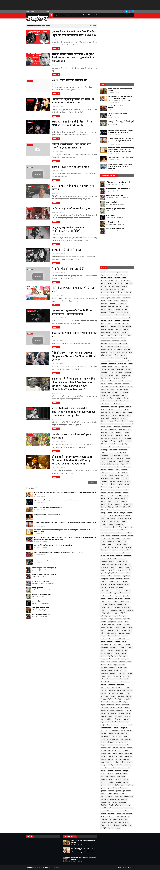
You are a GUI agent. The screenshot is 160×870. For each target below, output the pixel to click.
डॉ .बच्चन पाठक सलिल (105, 447)
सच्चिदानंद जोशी (128, 753)
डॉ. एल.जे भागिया (113, 450)
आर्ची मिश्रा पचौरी (111, 349)
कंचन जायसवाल (115, 378)
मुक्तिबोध (103, 613)
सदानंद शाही (118, 759)
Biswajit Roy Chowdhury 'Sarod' (71, 167)
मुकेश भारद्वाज (130, 610)
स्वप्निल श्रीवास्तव (117, 811)
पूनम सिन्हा (119, 527)
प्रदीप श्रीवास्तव (115, 536)
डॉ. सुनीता (113, 458)
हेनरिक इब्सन (117, 825)
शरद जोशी (128, 713)
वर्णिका (102, 679)
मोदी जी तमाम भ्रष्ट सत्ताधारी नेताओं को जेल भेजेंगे (73, 290)
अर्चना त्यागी (103, 321)
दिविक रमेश (110, 470)
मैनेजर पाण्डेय (118, 619)
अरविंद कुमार (117, 315)
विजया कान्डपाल (104, 688)
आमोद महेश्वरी (104, 344)
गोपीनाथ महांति (124, 418)
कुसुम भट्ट (103, 395)
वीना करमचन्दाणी (104, 708)
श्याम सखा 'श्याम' (104, 739)
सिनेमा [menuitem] (97, 15)
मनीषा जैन (127, 584)
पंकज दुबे (128, 510)
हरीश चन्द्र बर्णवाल (113, 819)
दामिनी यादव (111, 467)
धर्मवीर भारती (112, 484)
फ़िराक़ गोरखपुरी (127, 556)
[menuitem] (51, 15)
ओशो (109, 378)
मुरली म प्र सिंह (104, 616)
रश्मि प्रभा (103, 642)
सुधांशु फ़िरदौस (110, 782)
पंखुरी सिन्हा (110, 516)
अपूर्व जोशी (103, 301)
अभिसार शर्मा (103, 306)
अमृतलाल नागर (125, 312)
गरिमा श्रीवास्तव (118, 409)
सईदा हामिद (126, 751)
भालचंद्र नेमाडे (111, 570)
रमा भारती (128, 633)
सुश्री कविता (103, 802)
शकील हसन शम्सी (119, 710)
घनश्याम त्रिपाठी (129, 421)
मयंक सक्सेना (127, 590)
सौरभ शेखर (130, 808)
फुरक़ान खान (103, 559)
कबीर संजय (103, 381)
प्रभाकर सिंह (111, 538)
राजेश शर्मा (103, 656)
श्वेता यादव (103, 742)
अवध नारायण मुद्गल (105, 326)
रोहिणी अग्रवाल (104, 667)
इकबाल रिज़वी (110, 358)
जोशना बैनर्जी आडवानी (105, 438)
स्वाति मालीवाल (111, 814)
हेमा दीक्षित (124, 825)
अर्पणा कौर (110, 324)
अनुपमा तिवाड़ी (127, 295)
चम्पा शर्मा (103, 427)
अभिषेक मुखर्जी (123, 303)
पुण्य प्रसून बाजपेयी (120, 524)
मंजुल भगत (103, 576)
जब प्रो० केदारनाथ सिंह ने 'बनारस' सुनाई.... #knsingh (72, 436)
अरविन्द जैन (103, 318)
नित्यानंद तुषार (110, 495)
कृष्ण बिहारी (124, 395)
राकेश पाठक (112, 645)
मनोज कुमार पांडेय (119, 587)
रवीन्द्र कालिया (124, 636)
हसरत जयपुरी (118, 822)
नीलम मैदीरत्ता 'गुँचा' (128, 504)
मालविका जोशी (104, 604)
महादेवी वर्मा (103, 596)
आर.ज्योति (125, 344)
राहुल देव (117, 659)
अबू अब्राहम (116, 301)
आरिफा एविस (126, 346)
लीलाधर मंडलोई (113, 673)
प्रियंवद (116, 547)
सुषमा (109, 802)
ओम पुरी (117, 375)
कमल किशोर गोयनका (112, 381)
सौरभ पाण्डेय (117, 808)
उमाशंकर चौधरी (112, 364)
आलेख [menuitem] (103, 15)
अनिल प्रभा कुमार (104, 292)
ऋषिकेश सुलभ (128, 372)
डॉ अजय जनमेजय (116, 447)
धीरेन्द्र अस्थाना (103, 487)
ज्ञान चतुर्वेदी (114, 438)
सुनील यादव (123, 785)
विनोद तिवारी (129, 690)
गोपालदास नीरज (115, 418)
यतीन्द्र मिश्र (120, 622)
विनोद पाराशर (103, 693)
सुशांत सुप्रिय (110, 796)
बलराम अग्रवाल (104, 561)
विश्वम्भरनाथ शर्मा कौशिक (117, 702)
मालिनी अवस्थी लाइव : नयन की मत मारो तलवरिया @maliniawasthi (71, 146)
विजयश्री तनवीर (120, 685)
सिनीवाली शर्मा (110, 773)
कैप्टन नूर (126, 401)
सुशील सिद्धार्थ (113, 799)
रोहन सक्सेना (122, 665)
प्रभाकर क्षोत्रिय (104, 538)
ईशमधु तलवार (112, 361)
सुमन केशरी (125, 788)
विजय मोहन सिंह (119, 682)
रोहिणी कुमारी (112, 667)
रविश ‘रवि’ (110, 636)
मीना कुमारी (103, 607)
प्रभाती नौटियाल (111, 541)
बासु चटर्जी (119, 561)
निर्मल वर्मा (110, 498)
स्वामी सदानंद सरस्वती (127, 814)
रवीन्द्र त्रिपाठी (103, 639)
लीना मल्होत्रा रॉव (104, 673)
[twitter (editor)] (133, 11)
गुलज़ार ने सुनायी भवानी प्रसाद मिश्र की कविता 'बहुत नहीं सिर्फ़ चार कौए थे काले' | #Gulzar (74, 33)
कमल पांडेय (121, 381)
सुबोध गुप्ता (130, 785)
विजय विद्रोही (103, 685)
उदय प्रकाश (119, 361)
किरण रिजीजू (129, 387)
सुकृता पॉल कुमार (104, 776)
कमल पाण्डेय (128, 381)
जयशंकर (129, 430)
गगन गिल (111, 409)
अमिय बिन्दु (124, 309)
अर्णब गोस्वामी (117, 321)
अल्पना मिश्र (125, 324)
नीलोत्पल (102, 510)
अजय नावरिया (117, 278)
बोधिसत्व (125, 561)
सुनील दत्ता (110, 785)
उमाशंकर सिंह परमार (122, 364)
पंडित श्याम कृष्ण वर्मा (119, 516)
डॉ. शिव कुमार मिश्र (105, 458)
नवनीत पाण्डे (103, 493)
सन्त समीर (103, 762)
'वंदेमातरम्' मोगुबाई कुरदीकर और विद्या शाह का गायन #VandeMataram (73, 101)
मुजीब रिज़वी (109, 613)
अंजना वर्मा (110, 272)
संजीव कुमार (115, 748)
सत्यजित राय (111, 756)
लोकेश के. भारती (122, 673)
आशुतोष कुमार (123, 355)
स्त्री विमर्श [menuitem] (89, 15)
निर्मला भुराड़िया (124, 498)
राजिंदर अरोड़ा (122, 647)
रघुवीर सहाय (110, 630)
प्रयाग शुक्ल (103, 544)
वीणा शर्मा (118, 705)
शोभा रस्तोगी (118, 736)
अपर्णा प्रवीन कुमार (126, 298)
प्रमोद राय (124, 541)
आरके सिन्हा (103, 346)
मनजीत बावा (124, 581)
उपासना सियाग (127, 361)
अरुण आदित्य (111, 318)
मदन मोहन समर (104, 581)
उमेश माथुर (110, 367)
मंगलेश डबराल (119, 573)
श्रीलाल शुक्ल (128, 739)
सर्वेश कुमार (127, 765)
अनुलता (118, 298)
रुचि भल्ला (114, 662)
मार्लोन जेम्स (121, 602)
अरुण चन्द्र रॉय (119, 318)
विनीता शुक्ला (103, 690)
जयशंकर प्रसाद (104, 432)
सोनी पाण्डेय (127, 805)
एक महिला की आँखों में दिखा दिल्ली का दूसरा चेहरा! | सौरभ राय (121, 107)
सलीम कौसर (118, 768)
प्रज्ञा (131, 527)
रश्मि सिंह (124, 642)
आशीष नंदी (116, 355)
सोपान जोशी (103, 808)
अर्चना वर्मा (110, 321)
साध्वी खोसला (118, 771)
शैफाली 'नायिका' (124, 733)
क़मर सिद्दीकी (103, 828)
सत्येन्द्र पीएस (103, 759)
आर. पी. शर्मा (118, 344)
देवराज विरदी (112, 481)
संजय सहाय (103, 748)
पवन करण (113, 518)
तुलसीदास (103, 464)
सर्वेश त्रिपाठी (103, 768)
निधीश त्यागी (103, 498)
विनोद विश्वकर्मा (120, 693)
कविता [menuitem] (63, 15)
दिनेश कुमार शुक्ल (126, 467)
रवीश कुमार (111, 639)
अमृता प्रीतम (103, 315)
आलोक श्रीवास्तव (120, 352)
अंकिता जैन (103, 272)
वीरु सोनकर (112, 708)
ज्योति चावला (128, 438)
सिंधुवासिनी (103, 773)
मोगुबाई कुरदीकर (126, 619)
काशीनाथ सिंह (122, 387)
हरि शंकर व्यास (110, 816)
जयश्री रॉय (111, 432)
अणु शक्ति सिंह (119, 281)
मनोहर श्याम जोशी (104, 590)
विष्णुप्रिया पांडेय (110, 705)
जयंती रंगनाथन (104, 430)
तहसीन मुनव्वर (112, 461)
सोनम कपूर (115, 802)
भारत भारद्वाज (120, 567)
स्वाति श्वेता (119, 814)
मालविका (128, 602)
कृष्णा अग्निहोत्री (110, 398)
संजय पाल (110, 745)
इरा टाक (117, 358)
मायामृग (115, 602)
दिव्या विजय (103, 473)
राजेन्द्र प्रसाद (110, 650)
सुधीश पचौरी (125, 782)
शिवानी (130, 725)
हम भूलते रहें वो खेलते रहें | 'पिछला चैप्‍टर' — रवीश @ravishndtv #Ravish (74, 123)
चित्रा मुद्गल (109, 427)
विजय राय (127, 682)
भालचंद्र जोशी (103, 570)
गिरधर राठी (126, 409)
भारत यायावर (128, 567)
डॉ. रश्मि (124, 452)
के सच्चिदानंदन (104, 401)
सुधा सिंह (102, 782)
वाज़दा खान (115, 679)
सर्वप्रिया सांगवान (119, 765)
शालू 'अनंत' (103, 722)
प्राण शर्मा (125, 544)
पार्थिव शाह (103, 521)
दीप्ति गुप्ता (111, 475)
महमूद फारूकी (126, 593)
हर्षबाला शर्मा (103, 822)
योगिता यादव (117, 627)
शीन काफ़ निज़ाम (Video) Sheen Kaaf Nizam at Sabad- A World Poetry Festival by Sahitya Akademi (72, 460)
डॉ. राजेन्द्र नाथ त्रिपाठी (105, 455)
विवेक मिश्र (128, 696)
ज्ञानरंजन (121, 438)
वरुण (129, 676)
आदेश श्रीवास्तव (115, 341)
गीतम (124, 412)
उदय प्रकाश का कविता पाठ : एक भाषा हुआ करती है (73, 187)
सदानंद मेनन (110, 759)
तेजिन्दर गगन (115, 464)
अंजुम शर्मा (125, 272)
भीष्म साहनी (127, 570)
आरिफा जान (103, 349)
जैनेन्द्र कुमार (127, 435)
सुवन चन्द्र (124, 794)
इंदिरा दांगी (103, 358)
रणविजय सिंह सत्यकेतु (111, 633)
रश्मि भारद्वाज (117, 642)
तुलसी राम (127, 461)
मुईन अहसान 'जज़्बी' (126, 607)
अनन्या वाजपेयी (129, 283)
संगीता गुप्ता (117, 742)
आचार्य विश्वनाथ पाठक (105, 341)
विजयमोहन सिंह (112, 685)
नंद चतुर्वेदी (111, 487)
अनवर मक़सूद (103, 286)
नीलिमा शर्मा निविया (127, 507)
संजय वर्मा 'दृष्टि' (117, 745)
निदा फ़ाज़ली (118, 495)
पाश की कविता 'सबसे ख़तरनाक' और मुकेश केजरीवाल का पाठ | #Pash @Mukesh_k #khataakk (73, 58)
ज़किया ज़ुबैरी (126, 432)
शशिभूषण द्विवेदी (118, 719)
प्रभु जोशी (118, 541)
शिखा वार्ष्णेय (110, 722)
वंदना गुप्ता (130, 673)
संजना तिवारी (124, 742)
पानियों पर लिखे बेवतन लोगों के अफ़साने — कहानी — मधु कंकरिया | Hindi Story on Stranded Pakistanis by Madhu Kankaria (65, 523)
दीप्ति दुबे (117, 475)
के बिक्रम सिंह (125, 398)
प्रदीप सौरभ (123, 536)
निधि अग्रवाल (125, 495)
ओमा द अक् (103, 378)
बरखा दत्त (116, 559)
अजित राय (124, 278)
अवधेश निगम (113, 326)
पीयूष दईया (103, 524)
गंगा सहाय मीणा (104, 409)
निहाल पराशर (110, 501)
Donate (33, 11)
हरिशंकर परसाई (104, 819)
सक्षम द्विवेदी (103, 753)
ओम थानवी (111, 375)
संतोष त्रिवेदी (122, 748)
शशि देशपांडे (109, 719)
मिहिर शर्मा (126, 604)
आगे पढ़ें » (55, 48)
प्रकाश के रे (126, 527)
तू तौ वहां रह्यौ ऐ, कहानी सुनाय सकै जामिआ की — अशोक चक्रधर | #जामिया (53, 545)
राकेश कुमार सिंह (104, 645)
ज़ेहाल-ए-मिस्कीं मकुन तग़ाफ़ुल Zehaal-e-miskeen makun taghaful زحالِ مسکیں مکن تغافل (58, 552)
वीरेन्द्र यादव (127, 708)
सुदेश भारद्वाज (104, 779)
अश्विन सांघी (103, 335)
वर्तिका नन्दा (108, 679)
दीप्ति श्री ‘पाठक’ (124, 475)
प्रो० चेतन (103, 556)
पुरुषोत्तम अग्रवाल (104, 527)
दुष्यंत (111, 478)
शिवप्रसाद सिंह (110, 725)
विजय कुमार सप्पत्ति (124, 679)
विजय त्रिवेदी (103, 682)
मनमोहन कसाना (112, 584)
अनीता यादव (119, 292)
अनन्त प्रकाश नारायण (119, 283)
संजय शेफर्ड (125, 745)
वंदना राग (109, 676)
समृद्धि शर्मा (123, 762)
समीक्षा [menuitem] (70, 15)
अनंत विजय (110, 283)
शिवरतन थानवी (123, 725)
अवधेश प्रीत (128, 326)
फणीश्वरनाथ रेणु (119, 556)
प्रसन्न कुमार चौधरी (111, 544)
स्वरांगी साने (125, 811)
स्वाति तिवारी (103, 814)
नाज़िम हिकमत (118, 493)
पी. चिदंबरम (116, 521)
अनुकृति (102, 295)
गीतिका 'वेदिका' (121, 415)
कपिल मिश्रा (123, 378)
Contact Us (131, 867)
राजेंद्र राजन (130, 647)
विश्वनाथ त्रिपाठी (127, 699)
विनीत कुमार (118, 688)
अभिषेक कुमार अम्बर (114, 303)
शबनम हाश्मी (128, 710)
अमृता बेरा (110, 315)
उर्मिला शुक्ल (103, 369)
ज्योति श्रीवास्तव (104, 441)
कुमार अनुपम (103, 392)
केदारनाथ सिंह (119, 401)
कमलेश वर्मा (110, 384)
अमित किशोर (118, 306)
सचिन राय (121, 753)
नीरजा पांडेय (103, 504)
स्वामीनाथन (103, 816)
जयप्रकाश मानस (121, 430)
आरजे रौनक (110, 346)
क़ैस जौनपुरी (110, 828)
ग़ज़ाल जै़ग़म (118, 828)
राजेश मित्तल (123, 653)
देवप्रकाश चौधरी (104, 481)
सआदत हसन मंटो (118, 751)
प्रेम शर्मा (110, 553)
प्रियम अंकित (128, 547)
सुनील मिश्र (116, 785)
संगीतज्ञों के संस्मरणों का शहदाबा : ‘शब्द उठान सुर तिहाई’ (47, 560)
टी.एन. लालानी (128, 441)
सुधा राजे (126, 779)
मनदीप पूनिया (103, 584)
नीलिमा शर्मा (118, 507)
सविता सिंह (103, 771)
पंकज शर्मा (116, 513)
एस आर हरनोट (104, 375)
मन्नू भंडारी (112, 590)
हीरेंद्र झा (102, 825)
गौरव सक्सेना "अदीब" (119, 421)
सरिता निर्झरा (111, 765)
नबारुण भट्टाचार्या (126, 487)
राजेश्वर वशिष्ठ (110, 656)
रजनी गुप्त (103, 633)
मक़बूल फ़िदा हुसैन (126, 576)
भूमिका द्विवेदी (111, 573)
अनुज (107, 295)
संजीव (109, 748)
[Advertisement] (80, 5)
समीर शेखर (116, 762)
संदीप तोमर (110, 751)
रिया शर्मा (102, 662)
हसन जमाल (110, 822)
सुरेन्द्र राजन (103, 794)
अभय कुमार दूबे (124, 301)
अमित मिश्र (103, 309)
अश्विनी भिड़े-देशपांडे (112, 335)
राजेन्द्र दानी (103, 650)
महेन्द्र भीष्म (103, 599)
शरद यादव (110, 716)
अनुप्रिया (102, 298)
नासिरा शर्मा (103, 495)
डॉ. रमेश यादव (118, 452)
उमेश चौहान (103, 367)
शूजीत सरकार (103, 733)
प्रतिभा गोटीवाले (104, 533)
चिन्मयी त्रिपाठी (117, 427)
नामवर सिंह (125, 493)
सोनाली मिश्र (103, 805)
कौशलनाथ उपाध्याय (105, 407)
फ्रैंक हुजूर (110, 559)
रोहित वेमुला (119, 667)
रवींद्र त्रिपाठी (116, 636)
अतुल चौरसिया (127, 281)
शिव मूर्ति (102, 725)
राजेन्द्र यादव (124, 650)
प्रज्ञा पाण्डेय (103, 530)
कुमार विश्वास (118, 392)
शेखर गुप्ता (111, 733)
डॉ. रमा (110, 452)
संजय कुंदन (103, 745)
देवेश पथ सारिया (104, 484)
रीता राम (108, 662)
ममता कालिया (119, 590)
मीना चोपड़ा (110, 607)
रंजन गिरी (124, 627)
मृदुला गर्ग (124, 616)
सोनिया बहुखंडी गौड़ (119, 805)
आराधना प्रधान (118, 346)
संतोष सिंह (130, 748)
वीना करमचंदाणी (125, 705)
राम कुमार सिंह (118, 656)
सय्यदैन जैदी (129, 762)
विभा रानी (127, 693)
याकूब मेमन (119, 624)
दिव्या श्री (117, 473)
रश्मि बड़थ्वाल (109, 642)
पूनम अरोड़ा (112, 527)
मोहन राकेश (103, 622)
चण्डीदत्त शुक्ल (120, 424)
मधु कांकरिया (112, 581)
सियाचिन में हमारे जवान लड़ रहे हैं (68, 269)
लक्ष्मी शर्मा (110, 670)
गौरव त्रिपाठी (110, 421)
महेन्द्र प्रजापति (125, 596)
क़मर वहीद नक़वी (113, 387)
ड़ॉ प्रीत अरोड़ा (103, 444)
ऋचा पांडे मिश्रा (104, 372)
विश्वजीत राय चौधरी (112, 699)
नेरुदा (115, 510)
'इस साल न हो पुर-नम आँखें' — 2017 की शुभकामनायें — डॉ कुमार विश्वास (72, 312)
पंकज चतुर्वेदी (121, 510)
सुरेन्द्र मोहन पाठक (126, 791)
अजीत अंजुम (103, 281)
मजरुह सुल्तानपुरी (104, 579)
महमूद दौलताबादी (117, 593)
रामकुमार (125, 656)
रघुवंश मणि (103, 630)
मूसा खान (111, 616)
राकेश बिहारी (119, 645)
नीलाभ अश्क (103, 507)
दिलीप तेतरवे (103, 470)
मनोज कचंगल (111, 587)
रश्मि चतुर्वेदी (118, 639)
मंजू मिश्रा (109, 576)
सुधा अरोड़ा (111, 779)
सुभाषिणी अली (111, 788)
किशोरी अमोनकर (110, 389)
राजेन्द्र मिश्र (117, 650)
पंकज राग (110, 513)
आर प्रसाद (111, 344)
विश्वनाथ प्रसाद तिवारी (105, 702)
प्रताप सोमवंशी (120, 530)
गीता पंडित (108, 415)
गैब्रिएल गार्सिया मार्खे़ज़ (105, 418)
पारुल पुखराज (128, 518)
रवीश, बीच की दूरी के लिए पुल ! (67, 250)
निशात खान (103, 501)
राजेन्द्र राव (103, 653)
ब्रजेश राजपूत (110, 564)
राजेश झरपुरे (109, 653)
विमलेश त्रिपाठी (121, 696)
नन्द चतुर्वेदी (117, 487)
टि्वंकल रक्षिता (120, 441)
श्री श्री (121, 739)
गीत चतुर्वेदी (118, 412)
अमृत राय (118, 312)
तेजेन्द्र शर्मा (122, 464)
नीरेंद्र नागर (110, 504)
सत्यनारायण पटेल (128, 756)
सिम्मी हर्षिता (118, 773)
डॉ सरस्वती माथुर (125, 447)
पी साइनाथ (110, 521)
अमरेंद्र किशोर (111, 306)
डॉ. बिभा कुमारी (104, 452)
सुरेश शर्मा (110, 794)
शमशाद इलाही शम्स (105, 713)
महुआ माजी (118, 596)
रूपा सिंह (129, 662)
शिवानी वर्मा (116, 728)
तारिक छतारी (120, 461)
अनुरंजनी (108, 298)
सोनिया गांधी (110, 805)
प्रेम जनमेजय (122, 550)
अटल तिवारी (110, 281)
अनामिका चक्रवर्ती (104, 289)
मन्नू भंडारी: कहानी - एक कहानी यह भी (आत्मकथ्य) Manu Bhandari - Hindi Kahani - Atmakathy (120, 166)
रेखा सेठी (109, 665)
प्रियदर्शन (122, 547)
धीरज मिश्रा (119, 484)
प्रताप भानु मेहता (111, 530)
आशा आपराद (129, 352)
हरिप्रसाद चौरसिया (125, 816)
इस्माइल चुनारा (104, 361)
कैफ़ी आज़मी (103, 404)
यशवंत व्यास (103, 624)
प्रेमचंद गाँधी (122, 553)
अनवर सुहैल (111, 286)
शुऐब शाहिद (122, 731)
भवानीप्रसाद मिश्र (104, 567)
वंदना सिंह (116, 676)
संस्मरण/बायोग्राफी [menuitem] (79, 15)
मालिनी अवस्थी (112, 604)
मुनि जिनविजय (123, 613)
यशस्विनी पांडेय (111, 624)
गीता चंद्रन (130, 412)
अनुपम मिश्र (119, 295)
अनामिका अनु (124, 286)
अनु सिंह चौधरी (128, 292)
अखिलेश (116, 275)
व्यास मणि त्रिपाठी (104, 710)
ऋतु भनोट (111, 372)
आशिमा (102, 355)
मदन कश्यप (126, 579)
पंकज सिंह (130, 513)
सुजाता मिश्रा (112, 776)
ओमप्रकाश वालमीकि (126, 375)
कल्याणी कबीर (126, 384)
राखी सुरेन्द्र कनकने (104, 647)
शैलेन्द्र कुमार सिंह (104, 736)
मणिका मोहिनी (119, 579)
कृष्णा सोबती (118, 398)
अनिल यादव (112, 292)
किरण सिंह (103, 389)
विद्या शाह (112, 688)
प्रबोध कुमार (130, 536)
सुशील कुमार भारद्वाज (128, 796)
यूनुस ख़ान (103, 627)
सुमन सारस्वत (103, 791)
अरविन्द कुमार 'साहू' (126, 315)
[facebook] (123, 11)
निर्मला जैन (116, 498)
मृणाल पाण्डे (117, 616)
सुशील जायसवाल (104, 799)
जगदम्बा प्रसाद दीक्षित (126, 427)
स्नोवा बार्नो (103, 811)
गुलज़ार (128, 415)
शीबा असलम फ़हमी (114, 731)
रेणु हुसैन (115, 665)
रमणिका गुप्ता (121, 633)
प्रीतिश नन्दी (115, 550)
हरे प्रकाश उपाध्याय (123, 819)
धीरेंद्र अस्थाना (126, 484)
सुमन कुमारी (118, 788)
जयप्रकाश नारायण (112, 430)
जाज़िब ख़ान (103, 435)
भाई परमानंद (112, 567)
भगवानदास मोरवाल (119, 564)
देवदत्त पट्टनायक (125, 478)
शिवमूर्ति (116, 725)
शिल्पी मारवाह (125, 722)
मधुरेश (118, 581)
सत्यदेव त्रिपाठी (119, 756)
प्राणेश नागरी (103, 547)
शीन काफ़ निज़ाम (104, 731)
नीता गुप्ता (117, 501)
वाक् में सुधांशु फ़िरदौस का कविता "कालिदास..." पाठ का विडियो (68, 229)
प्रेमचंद (116, 553)
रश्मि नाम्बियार (126, 639)
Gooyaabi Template (56, 867)
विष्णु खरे (126, 702)
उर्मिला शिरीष (124, 367)
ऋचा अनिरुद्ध (128, 369)
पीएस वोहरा (123, 521)
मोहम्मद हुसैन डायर (112, 622)
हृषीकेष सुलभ (109, 825)
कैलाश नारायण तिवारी (112, 404)
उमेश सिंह (130, 364)
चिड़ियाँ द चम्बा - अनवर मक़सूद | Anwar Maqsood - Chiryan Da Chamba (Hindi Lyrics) (74, 356)
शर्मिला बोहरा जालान (119, 716)
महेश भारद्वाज (127, 599)
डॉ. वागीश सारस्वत (116, 455)
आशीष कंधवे (108, 355)
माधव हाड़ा (109, 602)
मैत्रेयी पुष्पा (111, 619)
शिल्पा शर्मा (117, 722)
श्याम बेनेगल (126, 736)
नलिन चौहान (125, 490)
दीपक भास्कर (103, 475)
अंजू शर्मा (102, 275)
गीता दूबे (102, 415)
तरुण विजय (127, 458)
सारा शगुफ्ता (125, 771)
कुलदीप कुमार (126, 392)
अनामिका (118, 286)
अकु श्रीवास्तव (109, 275)
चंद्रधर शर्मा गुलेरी (111, 424)
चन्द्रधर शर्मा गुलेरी (129, 424)
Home (27, 11)
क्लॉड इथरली (114, 407)
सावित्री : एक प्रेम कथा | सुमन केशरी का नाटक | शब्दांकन (48, 507)
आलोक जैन (120, 349)
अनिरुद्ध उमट (113, 289)
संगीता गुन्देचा (110, 742)
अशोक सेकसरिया (124, 332)
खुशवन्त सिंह (128, 407)
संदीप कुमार (103, 751)
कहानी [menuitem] (56, 15)
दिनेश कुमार (118, 467)
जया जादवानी (118, 432)
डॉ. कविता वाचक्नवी (123, 450)
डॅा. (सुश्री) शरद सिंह (122, 444)
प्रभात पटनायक (127, 538)
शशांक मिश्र (127, 716)
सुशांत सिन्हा (103, 796)
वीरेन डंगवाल (119, 708)
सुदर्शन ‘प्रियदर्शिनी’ (121, 776)
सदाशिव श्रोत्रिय (126, 759)
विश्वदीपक (120, 699)
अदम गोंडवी (103, 283)
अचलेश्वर (110, 278)
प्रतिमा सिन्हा (128, 533)
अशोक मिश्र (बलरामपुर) (106, 332)
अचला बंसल (103, 278)
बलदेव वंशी (122, 559)
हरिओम (117, 816)
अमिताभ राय (117, 309)
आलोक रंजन (112, 352)
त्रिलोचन (128, 464)
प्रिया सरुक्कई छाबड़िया (105, 550)
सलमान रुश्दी (111, 768)
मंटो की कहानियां (117, 576)
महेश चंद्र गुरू (110, 599)
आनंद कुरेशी (123, 341)
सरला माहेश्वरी (103, 765)
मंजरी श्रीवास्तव (127, 573)
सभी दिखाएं (93, 26)
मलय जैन (103, 593)
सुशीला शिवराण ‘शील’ (122, 799)
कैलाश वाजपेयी (122, 404)
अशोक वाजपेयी (116, 332)
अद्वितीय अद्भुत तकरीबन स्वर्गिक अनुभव (71, 208)
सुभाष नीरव (103, 788)
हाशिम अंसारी (126, 822)
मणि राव (112, 579)
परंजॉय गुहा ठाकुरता (105, 518)
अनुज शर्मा (113, 295)
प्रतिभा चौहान (112, 533)
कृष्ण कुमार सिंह (116, 395)
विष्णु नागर (103, 705)
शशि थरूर (103, 719)
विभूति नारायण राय (104, 696)
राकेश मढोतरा (127, 645)
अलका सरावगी (117, 324)
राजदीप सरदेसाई (113, 647)
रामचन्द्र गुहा (103, 659)
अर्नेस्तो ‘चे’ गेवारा (125, 321)
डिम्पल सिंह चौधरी (112, 444)
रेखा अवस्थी (103, 665)
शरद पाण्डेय (103, 716)
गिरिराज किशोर (104, 412)
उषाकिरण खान (120, 369)
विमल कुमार (113, 696)
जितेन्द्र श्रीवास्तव (119, 435)
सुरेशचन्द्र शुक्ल (117, 794)
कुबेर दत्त (126, 389)
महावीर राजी (110, 596)
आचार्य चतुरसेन (122, 338)
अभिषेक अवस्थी (104, 303)
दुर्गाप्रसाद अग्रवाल (104, 478)
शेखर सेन (117, 733)
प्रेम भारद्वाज (129, 550)
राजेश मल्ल (117, 653)
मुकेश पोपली (121, 610)
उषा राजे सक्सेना (111, 369)
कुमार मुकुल (110, 392)
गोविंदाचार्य (103, 421)
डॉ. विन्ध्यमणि (125, 455)
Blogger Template (37, 867)
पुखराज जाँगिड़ (111, 524)
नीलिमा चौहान (111, 507)
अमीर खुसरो (103, 312)
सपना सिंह (109, 762)
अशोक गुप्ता (110, 329)
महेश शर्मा (103, 602)
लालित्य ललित (123, 670)
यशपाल (126, 622)
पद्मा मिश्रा (128, 516)
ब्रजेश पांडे (103, 564)
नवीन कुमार (110, 493)
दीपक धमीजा (124, 473)
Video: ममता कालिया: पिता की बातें (69, 80)
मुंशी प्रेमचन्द (117, 607)
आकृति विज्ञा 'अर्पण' (112, 338)
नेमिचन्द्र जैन (109, 510)
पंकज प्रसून (103, 513)
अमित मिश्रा (110, 309)
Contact (47, 11)
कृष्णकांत (103, 398)
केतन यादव (111, 401)
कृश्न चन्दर (109, 395)
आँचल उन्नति (128, 335)
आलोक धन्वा (127, 349)
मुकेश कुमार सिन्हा (104, 610)
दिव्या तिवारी (124, 470)
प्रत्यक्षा (102, 536)
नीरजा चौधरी (124, 501)
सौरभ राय (124, 808)
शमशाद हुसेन (113, 713)
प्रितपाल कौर (110, 547)
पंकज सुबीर (103, 516)
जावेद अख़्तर (110, 435)
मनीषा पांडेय (103, 587)
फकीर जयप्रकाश (110, 556)
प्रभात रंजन (103, 541)
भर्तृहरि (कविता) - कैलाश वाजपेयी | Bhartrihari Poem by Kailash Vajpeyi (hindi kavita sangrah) (73, 412)
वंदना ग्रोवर (103, 676)
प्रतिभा (126, 530)
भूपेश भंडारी (103, 573)
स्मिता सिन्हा (109, 811)
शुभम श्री (129, 731)
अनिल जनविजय (121, 289)
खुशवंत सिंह (121, 407)
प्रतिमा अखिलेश (120, 533)
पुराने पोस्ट (92, 482)
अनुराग (113, 298)
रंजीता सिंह (130, 627)
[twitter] (126, 11)
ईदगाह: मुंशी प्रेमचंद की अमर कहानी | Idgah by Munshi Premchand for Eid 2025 (56, 500)
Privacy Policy (40, 11)
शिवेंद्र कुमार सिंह (124, 728)
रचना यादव (124, 630)
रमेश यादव (103, 636)
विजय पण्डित (111, 682)
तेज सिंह (109, 464)
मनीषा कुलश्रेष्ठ (120, 584)
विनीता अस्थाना (126, 688)
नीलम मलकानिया (117, 504)
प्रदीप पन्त (108, 536)
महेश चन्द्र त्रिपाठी (118, 599)
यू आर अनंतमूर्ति (127, 624)
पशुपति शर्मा (120, 518)
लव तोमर (116, 670)
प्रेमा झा (128, 553)
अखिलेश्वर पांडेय (123, 275)
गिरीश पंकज (111, 412)
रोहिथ (125, 667)
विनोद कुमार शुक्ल (121, 690)
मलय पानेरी (109, 593)
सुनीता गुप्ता (103, 785)
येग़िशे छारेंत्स (109, 627)
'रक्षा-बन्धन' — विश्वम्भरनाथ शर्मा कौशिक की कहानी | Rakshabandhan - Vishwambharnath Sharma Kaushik (121, 123)
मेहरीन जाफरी (103, 619)
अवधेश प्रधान (121, 326)
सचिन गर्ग (115, 753)
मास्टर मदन (119, 604)
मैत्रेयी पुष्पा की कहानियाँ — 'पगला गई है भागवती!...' (47, 515)
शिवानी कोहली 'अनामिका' (106, 728)
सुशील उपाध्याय (118, 796)
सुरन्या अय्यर (111, 791)
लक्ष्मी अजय (103, 670)
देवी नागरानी (127, 481)
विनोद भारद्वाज (112, 693)
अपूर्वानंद (109, 301)
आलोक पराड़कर (104, 352)
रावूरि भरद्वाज (110, 659)
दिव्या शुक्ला (110, 473)
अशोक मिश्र (126, 329)
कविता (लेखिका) (104, 387)
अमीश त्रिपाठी (111, 312)
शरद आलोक (121, 713)
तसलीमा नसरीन (104, 461)
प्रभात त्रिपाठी (119, 538)
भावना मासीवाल (119, 570)
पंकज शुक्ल (122, 513)
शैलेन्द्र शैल (112, 736)
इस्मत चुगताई (124, 358)
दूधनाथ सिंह (117, 478)
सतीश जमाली (103, 756)
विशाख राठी (103, 699)
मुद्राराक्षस (116, 613)
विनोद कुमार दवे (112, 690)
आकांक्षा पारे (103, 338)
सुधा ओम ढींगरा (119, 779)
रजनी (130, 630)
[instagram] (130, 11)
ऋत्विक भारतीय (119, 372)
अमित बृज (126, 306)
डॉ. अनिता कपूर (104, 450)
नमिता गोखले (103, 490)
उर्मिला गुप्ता (117, 367)
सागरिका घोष (110, 771)
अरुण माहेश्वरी (127, 318)
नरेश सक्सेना (118, 490)
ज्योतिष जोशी (112, 441)
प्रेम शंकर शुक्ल (104, 553)
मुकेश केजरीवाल (113, 610)
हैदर (130, 825)
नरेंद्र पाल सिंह (111, 490)
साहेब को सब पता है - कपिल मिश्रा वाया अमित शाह (74, 335)
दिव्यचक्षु (117, 470)
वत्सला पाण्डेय (123, 676)
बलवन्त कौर (111, 561)
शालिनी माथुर (126, 719)
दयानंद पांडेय (103, 467)
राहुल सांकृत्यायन (125, 659)
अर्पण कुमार (103, 324)
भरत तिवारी (127, 564)
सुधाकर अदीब (118, 782)
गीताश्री (114, 415)
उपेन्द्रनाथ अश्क (104, 364)
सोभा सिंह (110, 808)
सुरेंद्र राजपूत (118, 791)
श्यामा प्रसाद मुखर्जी (114, 739)
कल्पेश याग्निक (118, 384)
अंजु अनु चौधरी (117, 272)
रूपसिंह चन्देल (122, 662)
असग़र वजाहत (121, 335)
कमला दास (103, 384)
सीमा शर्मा (125, 773)
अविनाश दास (103, 329)
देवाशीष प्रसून (120, 481)
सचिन (109, 753)
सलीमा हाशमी (126, 768)
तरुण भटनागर (120, 458)
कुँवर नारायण (119, 389)
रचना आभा (117, 630)
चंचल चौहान (103, 424)
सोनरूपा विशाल (122, 802)
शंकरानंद (112, 710)
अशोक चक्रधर (118, 329)
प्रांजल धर (119, 544)
